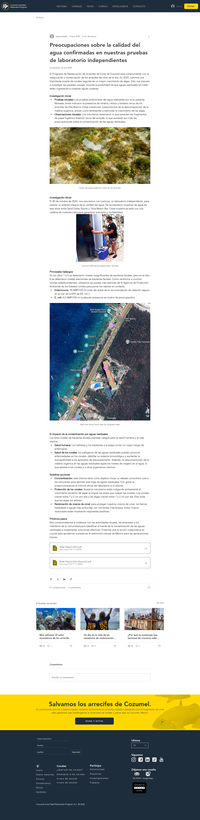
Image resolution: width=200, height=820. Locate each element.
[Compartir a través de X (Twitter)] (57, 579)
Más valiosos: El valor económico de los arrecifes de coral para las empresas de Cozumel (54, 636)
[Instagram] (133, 759)
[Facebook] (140, 759)
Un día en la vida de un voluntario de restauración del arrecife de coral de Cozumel (99, 636)
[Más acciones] (148, 36)
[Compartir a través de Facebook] (51, 579)
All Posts (39, 17)
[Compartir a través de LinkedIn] (64, 579)
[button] (76, 6)
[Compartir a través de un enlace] (71, 579)
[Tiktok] (154, 759)
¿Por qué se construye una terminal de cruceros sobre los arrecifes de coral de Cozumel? (143, 636)
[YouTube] (161, 759)
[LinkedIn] (147, 759)
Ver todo (160, 603)
